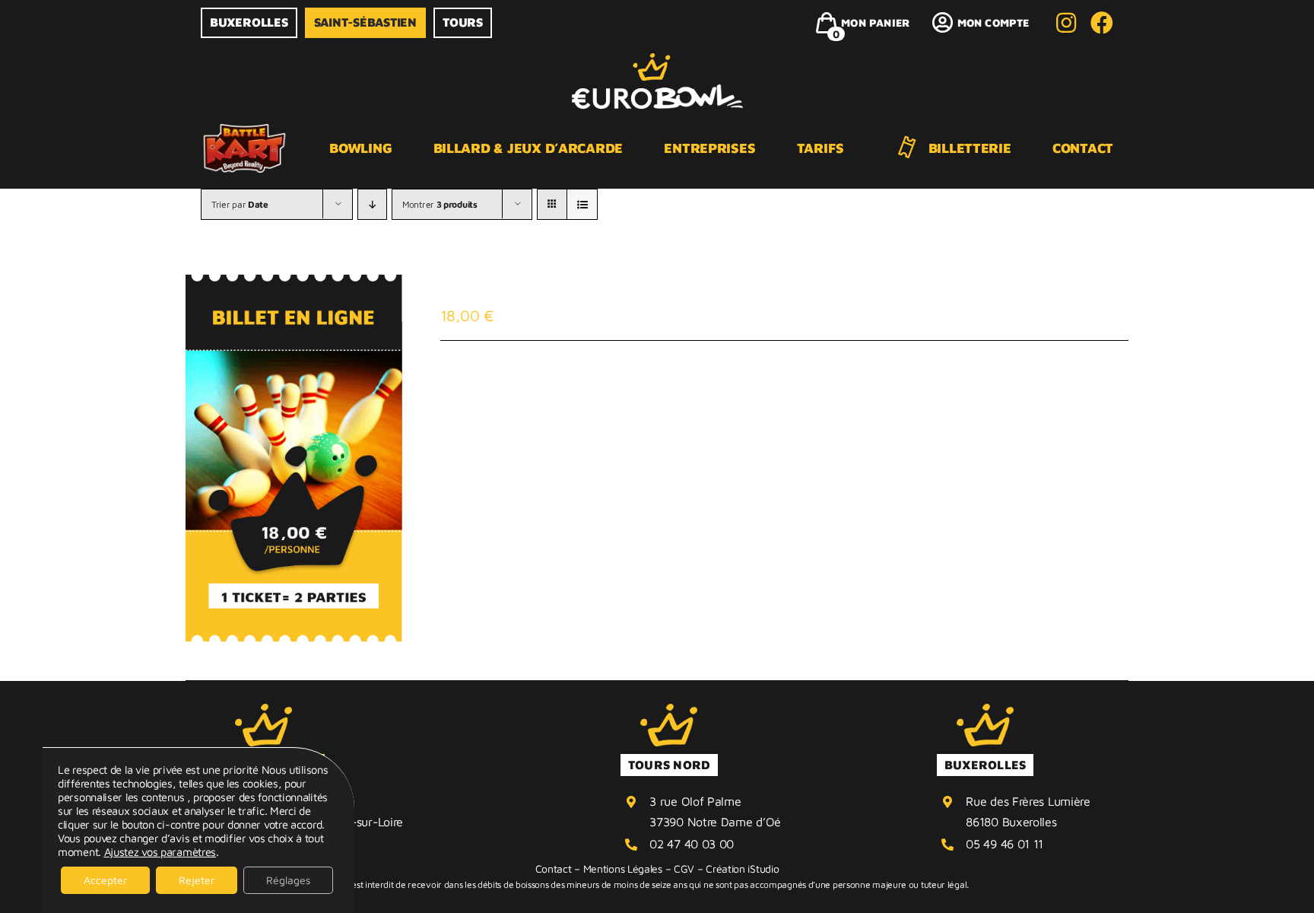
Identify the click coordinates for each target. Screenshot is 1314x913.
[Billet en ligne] (294, 458)
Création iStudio (742, 868)
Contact (553, 868)
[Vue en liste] (582, 204)
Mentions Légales (622, 868)
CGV (684, 868)
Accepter (105, 879)
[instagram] (1066, 22)
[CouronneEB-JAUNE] (263, 711)
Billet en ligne (528, 290)
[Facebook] (1101, 22)
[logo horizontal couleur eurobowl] (657, 60)
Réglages (288, 879)
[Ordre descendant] (372, 204)
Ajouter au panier (515, 382)
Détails (628, 382)
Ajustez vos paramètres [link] (160, 851)
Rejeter (196, 879)
